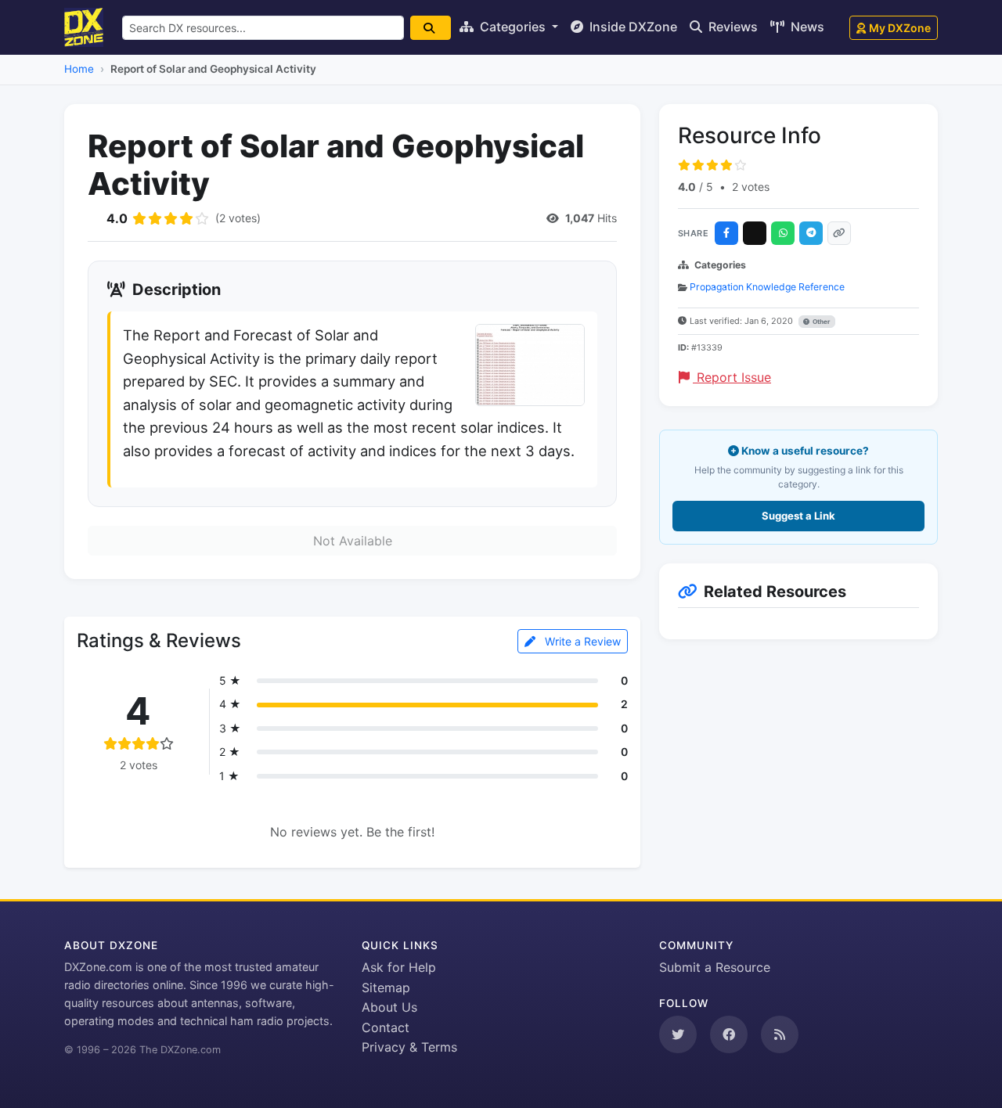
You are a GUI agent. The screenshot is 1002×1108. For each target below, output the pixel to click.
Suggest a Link (798, 515)
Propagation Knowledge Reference (767, 287)
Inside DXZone (631, 26)
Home (79, 69)
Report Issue (732, 377)
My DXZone (900, 27)
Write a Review (581, 641)
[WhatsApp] (783, 233)
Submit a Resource (714, 967)
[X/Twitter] (754, 233)
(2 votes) (238, 218)
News (806, 26)
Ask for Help (399, 967)
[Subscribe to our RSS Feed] (779, 1034)
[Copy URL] (839, 233)
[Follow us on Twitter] (678, 1034)
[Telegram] (811, 233)
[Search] (430, 28)
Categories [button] (513, 26)
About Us (389, 1007)
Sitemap (386, 987)
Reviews (731, 26)
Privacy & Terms (409, 1047)
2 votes (751, 186)
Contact (385, 1027)
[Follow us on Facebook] (729, 1034)
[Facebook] (726, 233)
